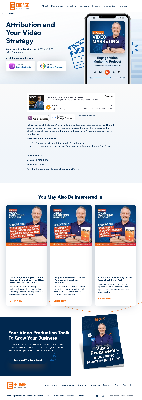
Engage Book (110, 6)
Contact (124, 6)
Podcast (96, 6)
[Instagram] (103, 396)
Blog (117, 385)
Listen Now (15, 300)
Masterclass (57, 6)
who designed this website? (121, 396)
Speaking (84, 6)
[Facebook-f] (100, 396)
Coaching (71, 6)
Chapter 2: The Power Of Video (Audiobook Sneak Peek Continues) (69, 280)
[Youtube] (97, 396)
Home (46, 385)
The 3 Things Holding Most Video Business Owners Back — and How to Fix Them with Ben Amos (26, 280)
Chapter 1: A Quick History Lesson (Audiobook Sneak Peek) (115, 278)
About (45, 6)
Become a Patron (86, 115)
